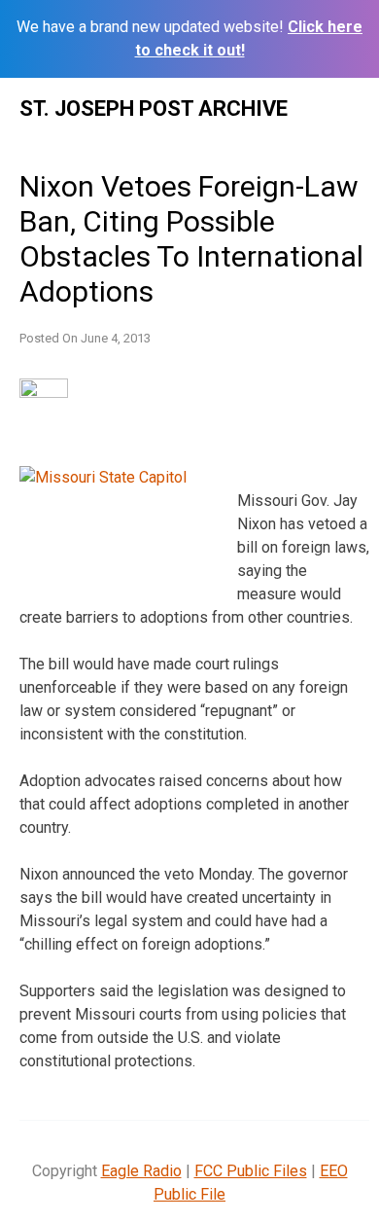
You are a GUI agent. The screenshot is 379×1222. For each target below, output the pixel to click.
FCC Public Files (250, 1171)
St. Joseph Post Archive (153, 108)
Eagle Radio (141, 1171)
